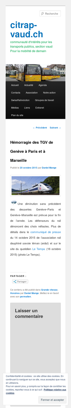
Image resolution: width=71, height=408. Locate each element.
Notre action (49, 92)
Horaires (15, 293)
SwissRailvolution (20, 100)
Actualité (28, 85)
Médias (15, 107)
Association (32, 92)
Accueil (15, 85)
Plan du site (17, 115)
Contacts (15, 92)
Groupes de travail (44, 100)
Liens (27, 107)
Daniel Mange (49, 167)
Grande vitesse (49, 289)
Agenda (43, 85)
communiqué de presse (45, 232)
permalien (25, 296)
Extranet (39, 107)
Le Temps (38, 249)
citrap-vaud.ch (26, 29)
